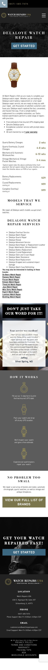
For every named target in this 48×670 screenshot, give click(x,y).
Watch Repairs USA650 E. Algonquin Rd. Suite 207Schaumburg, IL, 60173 (24, 592)
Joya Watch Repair (10, 287)
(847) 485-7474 (24, 607)
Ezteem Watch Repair (11, 282)
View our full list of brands (24, 495)
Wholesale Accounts (24, 648)
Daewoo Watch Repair (11, 277)
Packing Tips (24, 643)
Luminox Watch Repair (11, 294)
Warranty (24, 640)
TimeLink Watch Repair (11, 284)
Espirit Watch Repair (10, 292)
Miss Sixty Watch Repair (12, 289)
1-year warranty (30, 132)
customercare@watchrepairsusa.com (24, 620)
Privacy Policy (24, 635)
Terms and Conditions (24, 637)
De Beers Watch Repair (11, 274)
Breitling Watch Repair (11, 297)
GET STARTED (24, 46)
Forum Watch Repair (10, 279)
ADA (24, 645)
